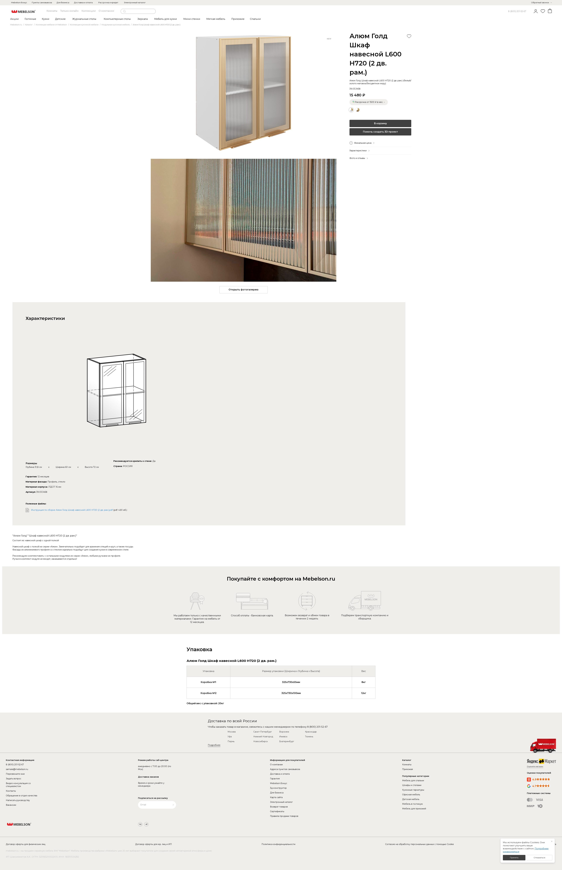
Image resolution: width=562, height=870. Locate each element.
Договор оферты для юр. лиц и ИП (153, 844)
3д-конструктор (278, 788)
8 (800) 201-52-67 (517, 11)
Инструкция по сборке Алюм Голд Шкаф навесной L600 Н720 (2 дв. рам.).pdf (72, 510)
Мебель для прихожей (414, 808)
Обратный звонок (540, 2)
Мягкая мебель (215, 19)
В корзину (380, 123)
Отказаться (539, 857)
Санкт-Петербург (262, 731)
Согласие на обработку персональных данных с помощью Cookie (419, 844)
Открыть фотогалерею (243, 289)
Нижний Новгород (263, 736)
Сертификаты (277, 811)
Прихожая (407, 769)
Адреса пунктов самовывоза (285, 769)
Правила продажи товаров (284, 816)
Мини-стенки (191, 19)
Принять (514, 857)
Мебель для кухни (165, 19)
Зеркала (143, 19)
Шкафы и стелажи (411, 785)
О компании (106, 11)
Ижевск (283, 736)
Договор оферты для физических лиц (25, 844)
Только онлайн (69, 11)
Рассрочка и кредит (108, 2)
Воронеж (284, 731)
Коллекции (89, 11)
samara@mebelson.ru (17, 769)
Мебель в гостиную (412, 804)
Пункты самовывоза (42, 2)
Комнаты (52, 11)
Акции (14, 19)
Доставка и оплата (83, 2)
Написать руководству (18, 800)
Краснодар (311, 731)
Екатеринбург (286, 741)
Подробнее (214, 745)
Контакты (11, 791)
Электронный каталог (135, 2)
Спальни (255, 19)
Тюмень (309, 736)
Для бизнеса (63, 2)
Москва (232, 731)
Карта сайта (276, 797)
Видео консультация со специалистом (18, 785)
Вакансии (11, 805)
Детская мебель (410, 799)
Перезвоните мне (15, 774)
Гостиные (30, 19)
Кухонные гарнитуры (413, 790)
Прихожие (237, 19)
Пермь (231, 741)
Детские (60, 19)
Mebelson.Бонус (19, 2)
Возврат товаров (279, 806)
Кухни (45, 19)
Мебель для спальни (413, 780)
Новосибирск (260, 741)
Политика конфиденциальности (278, 844)
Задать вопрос (13, 778)
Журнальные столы (84, 19)
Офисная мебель (411, 794)
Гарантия (275, 778)
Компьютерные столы (117, 19)
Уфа (230, 736)
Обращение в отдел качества (21, 795)
